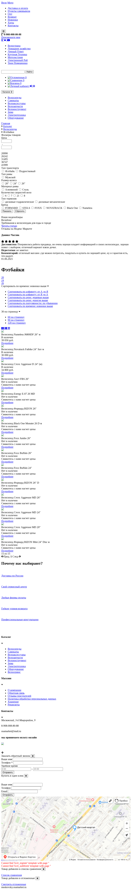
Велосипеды (14, 97)
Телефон (7, 762)
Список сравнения (11, 875)
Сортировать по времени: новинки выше (30, 306)
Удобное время (9, 765)
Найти (29, 72)
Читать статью (9, 225)
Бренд (4, 204)
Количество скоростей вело (16, 192)
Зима (10, 112)
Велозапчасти (15, 106)
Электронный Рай (18, 60)
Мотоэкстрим (15, 57)
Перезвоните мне (10, 37)
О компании (14, 690)
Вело (4, 2)
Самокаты (13, 100)
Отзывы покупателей (19, 696)
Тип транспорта (10, 168)
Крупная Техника (17, 54)
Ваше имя (6, 759)
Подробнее (7, 343)
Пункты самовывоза (19, 11)
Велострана (14, 45)
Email (4, 791)
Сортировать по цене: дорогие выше (28, 300)
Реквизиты (14, 704)
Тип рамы (6, 174)
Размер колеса (9, 180)
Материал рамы (10, 186)
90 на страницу (16, 320)
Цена (4, 137)
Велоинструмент (17, 109)
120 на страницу (17, 322)
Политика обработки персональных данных (32, 698)
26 (2, 283)
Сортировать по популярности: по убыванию (33, 303)
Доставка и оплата (18, 8)
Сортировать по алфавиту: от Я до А (28, 294)
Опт (10, 14)
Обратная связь (16, 693)
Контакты (13, 25)
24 (2, 280)
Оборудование (16, 118)
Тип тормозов (9, 198)
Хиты (11, 22)
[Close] (33, 756)
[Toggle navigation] (3, 31)
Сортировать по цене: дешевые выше (28, 297)
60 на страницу (16, 317)
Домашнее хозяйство (19, 48)
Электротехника (17, 115)
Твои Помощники (18, 63)
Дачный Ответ (16, 51)
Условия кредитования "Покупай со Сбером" (26, 750)
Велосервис (14, 672)
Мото (10, 2)
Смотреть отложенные (13, 884)
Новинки (13, 19)
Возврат (12, 16)
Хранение (13, 701)
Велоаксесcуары (17, 103)
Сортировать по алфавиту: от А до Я (28, 291)
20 (2, 277)
